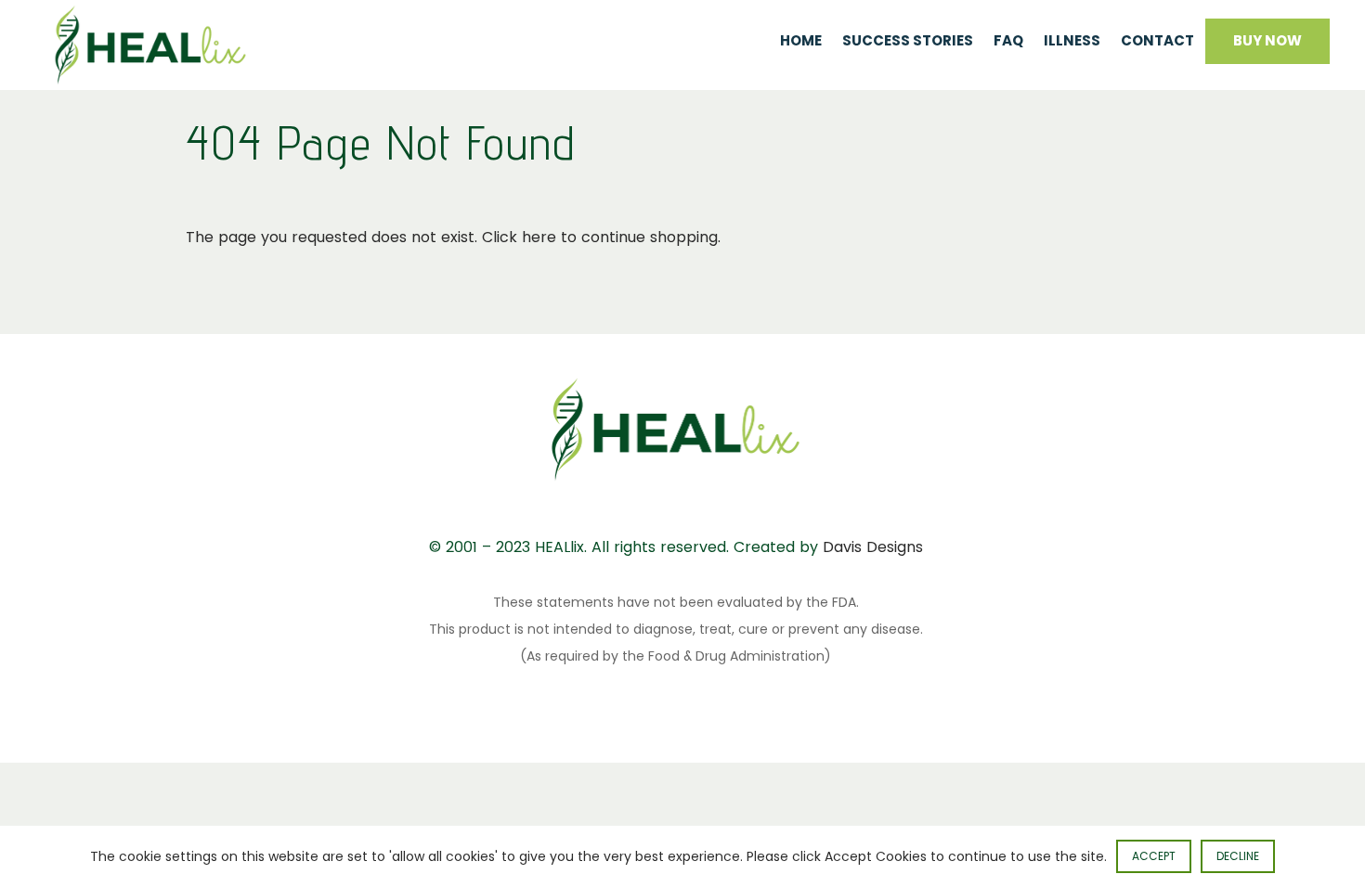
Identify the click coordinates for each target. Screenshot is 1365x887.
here (539, 237)
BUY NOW (1267, 40)
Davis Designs (873, 547)
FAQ (1008, 40)
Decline (1237, 856)
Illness (1072, 40)
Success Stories (907, 40)
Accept (1154, 856)
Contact (1157, 40)
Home (801, 40)
